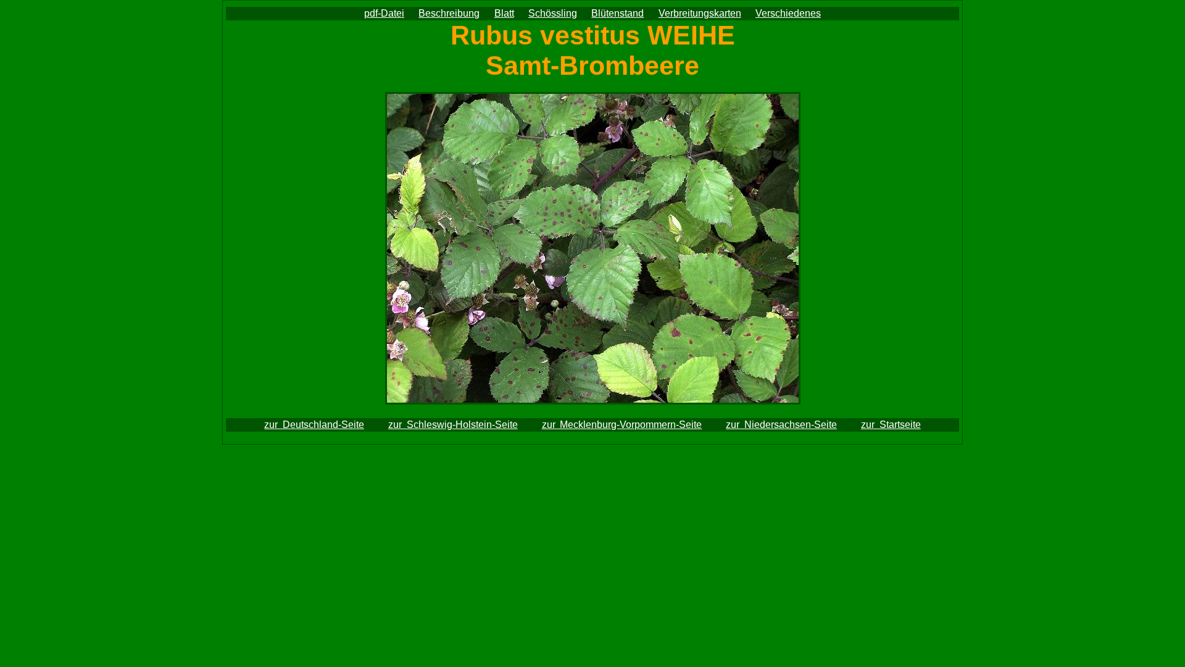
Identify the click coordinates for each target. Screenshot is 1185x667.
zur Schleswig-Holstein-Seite (453, 424)
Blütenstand (617, 13)
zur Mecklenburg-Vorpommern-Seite (622, 424)
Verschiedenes (788, 13)
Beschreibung (449, 13)
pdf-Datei (384, 13)
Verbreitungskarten (700, 13)
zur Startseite (891, 424)
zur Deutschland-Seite (314, 424)
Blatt (504, 13)
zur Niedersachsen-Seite (781, 424)
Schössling (552, 13)
